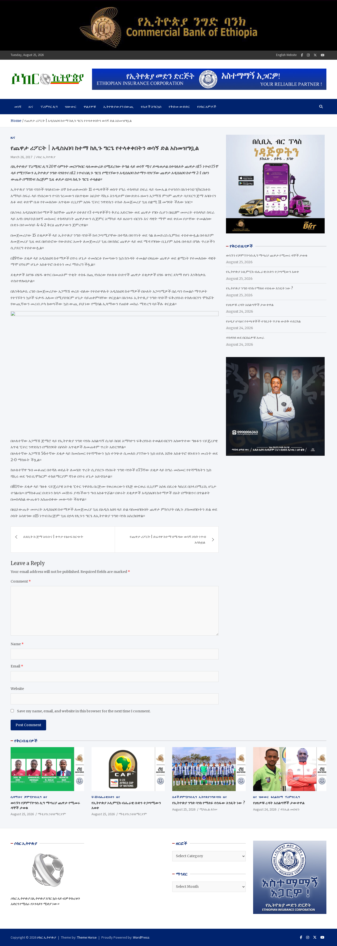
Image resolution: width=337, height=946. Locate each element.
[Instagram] (308, 55)
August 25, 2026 (22, 814)
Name (17, 644)
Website (17, 688)
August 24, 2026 (264, 809)
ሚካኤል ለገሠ (208, 809)
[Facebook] (302, 55)
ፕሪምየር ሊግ (48, 106)
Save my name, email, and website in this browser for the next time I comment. (83, 711)
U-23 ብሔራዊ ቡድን (103, 797)
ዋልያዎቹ (90, 106)
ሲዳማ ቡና (16, 797)
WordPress (141, 937)
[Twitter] (315, 55)
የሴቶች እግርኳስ (151, 106)
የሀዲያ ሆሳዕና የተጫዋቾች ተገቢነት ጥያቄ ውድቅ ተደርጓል (263, 321)
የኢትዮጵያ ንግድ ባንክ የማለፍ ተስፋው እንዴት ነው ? (259, 288)
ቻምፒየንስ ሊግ (32, 797)
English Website (286, 55)
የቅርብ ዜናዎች (25, 740)
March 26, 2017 (21, 157)
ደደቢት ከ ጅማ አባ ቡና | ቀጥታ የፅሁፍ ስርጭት (53, 536)
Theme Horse (87, 937)
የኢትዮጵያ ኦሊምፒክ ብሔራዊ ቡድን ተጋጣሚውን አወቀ (262, 271)
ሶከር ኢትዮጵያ (46, 157)
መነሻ (17, 106)
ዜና (31, 106)
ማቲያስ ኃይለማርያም (52, 814)
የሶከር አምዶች (206, 106)
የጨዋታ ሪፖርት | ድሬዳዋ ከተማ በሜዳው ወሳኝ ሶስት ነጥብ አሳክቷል (168, 539)
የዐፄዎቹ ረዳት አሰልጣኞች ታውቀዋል (250, 305)
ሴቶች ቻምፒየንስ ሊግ (184, 797)
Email (17, 666)
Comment (21, 581)
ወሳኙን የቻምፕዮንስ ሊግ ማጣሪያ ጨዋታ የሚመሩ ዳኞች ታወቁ (266, 255)
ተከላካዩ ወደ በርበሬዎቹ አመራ (245, 337)
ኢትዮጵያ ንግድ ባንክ (210, 797)
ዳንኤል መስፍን (290, 809)
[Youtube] (322, 55)
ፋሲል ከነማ (277, 797)
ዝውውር (70, 106)
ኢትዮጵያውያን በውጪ (118, 106)
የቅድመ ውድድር (179, 106)
